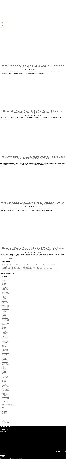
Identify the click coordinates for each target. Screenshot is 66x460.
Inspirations (4, 411)
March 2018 (4, 359)
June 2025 (4, 297)
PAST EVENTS (5, 19)
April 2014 (4, 395)
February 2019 (5, 349)
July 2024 (4, 310)
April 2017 (4, 371)
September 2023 (5, 323)
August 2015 (4, 391)
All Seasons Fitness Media (7, 404)
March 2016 (4, 382)
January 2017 (5, 375)
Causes (3, 408)
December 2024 (5, 305)
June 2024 (4, 311)
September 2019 (5, 341)
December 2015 (5, 386)
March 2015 (4, 393)
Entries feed (4, 421)
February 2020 (5, 337)
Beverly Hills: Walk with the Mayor (9, 405)
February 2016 (5, 384)
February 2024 (5, 316)
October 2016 (5, 377)
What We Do (2, 455)
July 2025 (4, 296)
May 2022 (4, 333)
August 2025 (4, 294)
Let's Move (4, 412)
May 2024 (4, 312)
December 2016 (5, 376)
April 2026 (4, 284)
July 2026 (4, 280)
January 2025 (5, 303)
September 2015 (5, 390)
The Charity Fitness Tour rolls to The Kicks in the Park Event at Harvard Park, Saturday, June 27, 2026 (23, 267)
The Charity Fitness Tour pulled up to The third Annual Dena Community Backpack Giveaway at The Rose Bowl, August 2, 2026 (28, 264)
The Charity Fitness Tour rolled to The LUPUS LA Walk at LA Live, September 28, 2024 (33, 66)
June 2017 (4, 368)
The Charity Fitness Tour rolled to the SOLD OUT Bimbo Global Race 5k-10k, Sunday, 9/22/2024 (33, 157)
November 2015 (5, 388)
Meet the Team (3, 453)
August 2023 (4, 324)
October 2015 (5, 389)
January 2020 (5, 338)
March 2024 (4, 315)
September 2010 (5, 398)
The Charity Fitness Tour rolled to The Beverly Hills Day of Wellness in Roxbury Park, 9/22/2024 (33, 112)
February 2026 (5, 287)
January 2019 (5, 350)
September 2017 (5, 364)
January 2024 (5, 318)
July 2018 (4, 355)
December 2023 (5, 319)
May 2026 (4, 283)
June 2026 (4, 281)
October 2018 (5, 351)
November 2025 (5, 290)
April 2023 (4, 328)
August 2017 (4, 366)
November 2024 (5, 306)
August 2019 (4, 342)
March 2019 (4, 347)
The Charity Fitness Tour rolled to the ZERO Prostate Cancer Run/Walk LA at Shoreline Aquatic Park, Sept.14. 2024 (33, 249)
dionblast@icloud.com (5, 431)
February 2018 (5, 360)
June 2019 (4, 344)
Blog (3, 407)
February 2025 (5, 302)
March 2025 (4, 301)
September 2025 (5, 293)
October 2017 (5, 363)
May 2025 (4, 298)
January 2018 (5, 362)
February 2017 (5, 373)
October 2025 (5, 292)
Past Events (38, 69)
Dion (28, 69)
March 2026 (4, 285)
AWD (21, 458)
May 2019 (4, 345)
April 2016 (4, 381)
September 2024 (5, 309)
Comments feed (5, 422)
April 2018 (4, 358)
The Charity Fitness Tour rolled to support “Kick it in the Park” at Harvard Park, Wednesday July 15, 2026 (23, 266)
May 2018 (4, 356)
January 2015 (5, 394)
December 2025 (5, 289)
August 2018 (4, 354)
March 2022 (4, 334)
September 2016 (5, 378)
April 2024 (4, 314)
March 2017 (4, 372)
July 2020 (4, 336)
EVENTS (4, 409)
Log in (3, 420)
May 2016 (4, 380)
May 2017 (4, 369)
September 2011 (5, 397)
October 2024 (5, 307)
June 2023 (4, 325)
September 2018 (5, 353)
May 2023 (4, 327)
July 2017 (4, 367)
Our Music (2, 456)
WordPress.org (5, 423)
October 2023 (5, 322)
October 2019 (5, 340)
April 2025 (4, 300)
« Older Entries (3, 257)
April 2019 (4, 346)
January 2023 (5, 332)
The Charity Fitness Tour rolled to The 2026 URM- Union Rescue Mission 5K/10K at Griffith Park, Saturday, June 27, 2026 (27, 268)
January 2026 (5, 288)
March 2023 (4, 329)
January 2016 (5, 385)
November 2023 (5, 320)
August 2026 (4, 279)
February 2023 (5, 331)
